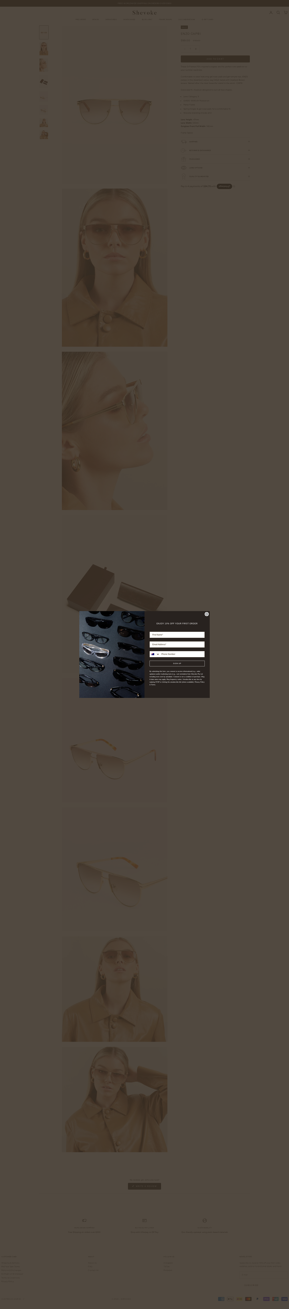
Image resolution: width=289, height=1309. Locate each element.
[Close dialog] (206, 614)
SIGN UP (177, 663)
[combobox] (155, 654)
